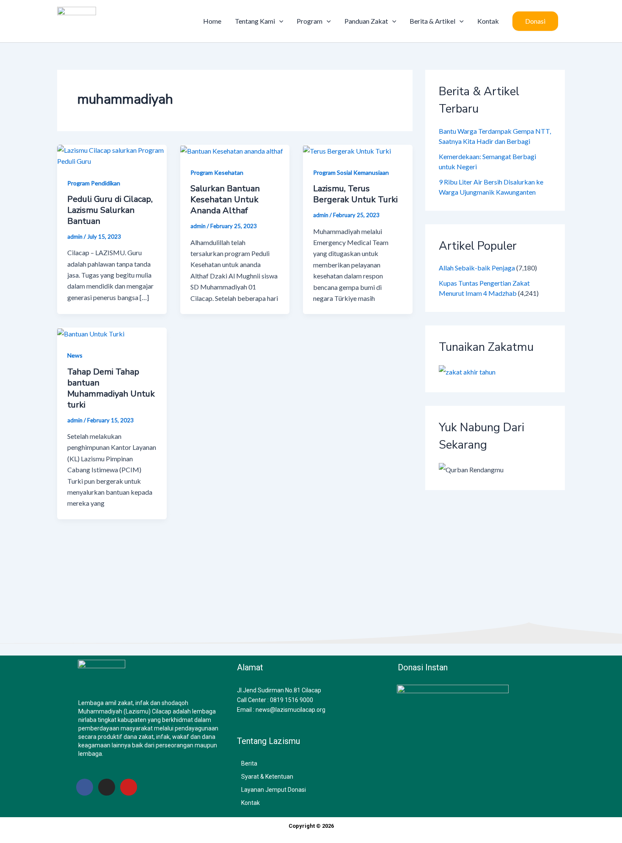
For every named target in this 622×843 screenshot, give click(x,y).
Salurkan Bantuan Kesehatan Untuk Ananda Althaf (225, 199)
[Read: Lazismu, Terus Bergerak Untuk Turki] (347, 150)
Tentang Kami (255, 21)
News (75, 355)
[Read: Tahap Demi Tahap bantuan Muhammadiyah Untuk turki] (90, 333)
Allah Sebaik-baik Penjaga (477, 268)
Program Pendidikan (93, 183)
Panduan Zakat (366, 21)
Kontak (488, 21)
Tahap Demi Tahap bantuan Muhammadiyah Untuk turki (111, 388)
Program (309, 21)
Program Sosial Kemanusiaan (351, 172)
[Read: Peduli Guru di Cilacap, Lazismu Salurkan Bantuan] (112, 155)
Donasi (535, 21)
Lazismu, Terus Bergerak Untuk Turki (355, 194)
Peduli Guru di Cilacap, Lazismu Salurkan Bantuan (110, 210)
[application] (279, 21)
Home (212, 21)
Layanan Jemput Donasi (273, 789)
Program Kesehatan (216, 172)
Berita (249, 763)
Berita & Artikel (432, 21)
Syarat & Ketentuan (267, 776)
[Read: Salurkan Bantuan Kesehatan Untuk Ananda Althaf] (231, 150)
